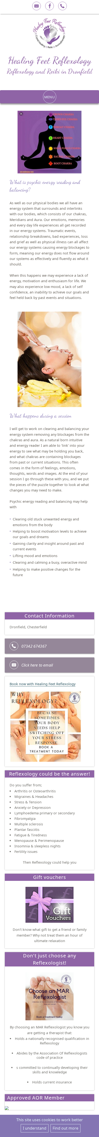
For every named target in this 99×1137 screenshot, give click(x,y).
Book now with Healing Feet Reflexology (42, 684)
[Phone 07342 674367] (62, 6)
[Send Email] (37, 6)
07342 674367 (34, 646)
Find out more (65, 1128)
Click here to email (37, 665)
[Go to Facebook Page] (49, 6)
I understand (34, 1128)
